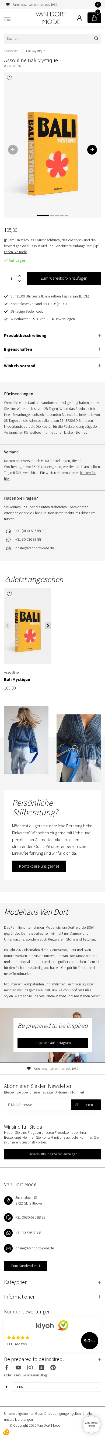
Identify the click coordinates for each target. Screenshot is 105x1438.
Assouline (13, 65)
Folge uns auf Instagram (52, 1042)
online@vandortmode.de (34, 548)
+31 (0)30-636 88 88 (30, 530)
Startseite (11, 51)
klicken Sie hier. (75, 432)
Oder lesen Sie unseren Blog (25, 1375)
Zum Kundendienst (25, 1265)
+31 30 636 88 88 (28, 539)
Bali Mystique (35, 51)
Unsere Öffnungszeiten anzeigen (52, 1154)
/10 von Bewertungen (42, 318)
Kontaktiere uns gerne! (39, 866)
